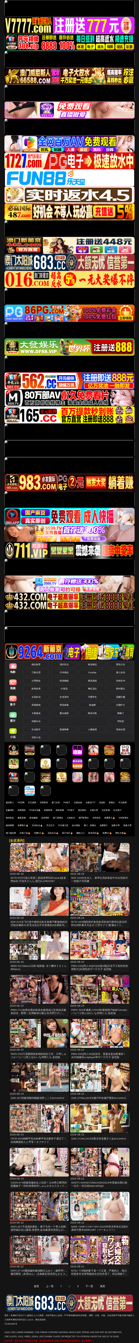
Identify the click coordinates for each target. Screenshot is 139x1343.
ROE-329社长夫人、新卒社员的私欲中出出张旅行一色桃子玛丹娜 (99, 879)
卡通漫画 (36, 713)
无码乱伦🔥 (37, 825)
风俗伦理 (120, 729)
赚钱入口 (80, 833)
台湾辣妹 (36, 680)
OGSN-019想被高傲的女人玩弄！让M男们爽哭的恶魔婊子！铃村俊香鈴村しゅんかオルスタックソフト (39, 1186)
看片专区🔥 (67, 833)
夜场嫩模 (33, 817)
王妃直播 (106, 810)
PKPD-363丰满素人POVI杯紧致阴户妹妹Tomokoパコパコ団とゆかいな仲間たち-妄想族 (99, 1011)
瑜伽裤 (92, 704)
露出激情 (64, 713)
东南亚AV (120, 680)
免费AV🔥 (107, 833)
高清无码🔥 (93, 833)
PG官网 (21, 802)
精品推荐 (36, 664)
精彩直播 (60, 810)
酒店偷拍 (82, 810)
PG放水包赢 (34, 810)
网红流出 (92, 688)
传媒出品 (36, 721)
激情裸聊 (10, 825)
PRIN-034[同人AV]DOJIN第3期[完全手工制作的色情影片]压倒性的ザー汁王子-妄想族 (99, 967)
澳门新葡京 (58, 817)
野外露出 (120, 688)
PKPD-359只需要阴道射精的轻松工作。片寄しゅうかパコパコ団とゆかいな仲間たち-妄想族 (38, 1055)
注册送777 (90, 802)
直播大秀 (127, 825)
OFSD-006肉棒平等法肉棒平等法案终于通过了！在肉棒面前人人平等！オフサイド (39, 1140)
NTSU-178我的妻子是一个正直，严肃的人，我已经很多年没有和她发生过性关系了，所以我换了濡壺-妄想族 (99, 1274)
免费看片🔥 (109, 817)
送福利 (102, 802)
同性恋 (120, 721)
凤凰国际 (22, 810)
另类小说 (36, 737)
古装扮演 (36, 696)
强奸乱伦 (64, 664)
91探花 (64, 688)
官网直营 (44, 802)
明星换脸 (64, 704)
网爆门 (120, 713)
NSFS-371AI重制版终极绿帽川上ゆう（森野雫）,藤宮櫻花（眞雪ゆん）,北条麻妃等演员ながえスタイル (39, 1274)
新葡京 (112, 802)
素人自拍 (120, 672)
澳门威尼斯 (11, 833)
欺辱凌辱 (36, 688)
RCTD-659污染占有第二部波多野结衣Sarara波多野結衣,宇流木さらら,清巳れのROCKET (38, 879)
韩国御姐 (64, 680)
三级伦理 (36, 672)
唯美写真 (92, 713)
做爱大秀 (116, 825)
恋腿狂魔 (120, 696)
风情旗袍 (36, 704)
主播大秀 (94, 810)
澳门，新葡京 (90, 825)
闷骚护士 (120, 704)
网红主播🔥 (120, 833)
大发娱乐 (71, 817)
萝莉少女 (120, 664)
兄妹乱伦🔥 (53, 833)
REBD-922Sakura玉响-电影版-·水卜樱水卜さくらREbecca (39, 967)
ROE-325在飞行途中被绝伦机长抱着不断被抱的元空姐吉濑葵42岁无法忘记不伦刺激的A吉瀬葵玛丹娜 (39, 925)
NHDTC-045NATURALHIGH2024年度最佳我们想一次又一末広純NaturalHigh (99, 1184)
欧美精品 (92, 664)
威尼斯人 (10, 802)
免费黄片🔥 (23, 825)
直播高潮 (48, 810)
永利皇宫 (97, 817)
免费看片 (104, 825)
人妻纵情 (92, 729)
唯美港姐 (92, 680)
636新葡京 (123, 817)
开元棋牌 (32, 802)
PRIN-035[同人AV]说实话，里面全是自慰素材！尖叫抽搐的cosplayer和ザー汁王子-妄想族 (98, 1055)
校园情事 (64, 729)
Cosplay (92, 672)
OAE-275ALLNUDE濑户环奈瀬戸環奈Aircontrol (98, 1098)
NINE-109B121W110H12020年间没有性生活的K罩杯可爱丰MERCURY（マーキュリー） (99, 1228)
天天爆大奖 (63, 825)
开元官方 (50, 825)
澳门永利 (56, 802)
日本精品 (64, 672)
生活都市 (36, 729)
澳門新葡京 (84, 817)
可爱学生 (92, 696)
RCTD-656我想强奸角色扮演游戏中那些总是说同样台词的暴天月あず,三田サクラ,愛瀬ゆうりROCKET (99, 925)
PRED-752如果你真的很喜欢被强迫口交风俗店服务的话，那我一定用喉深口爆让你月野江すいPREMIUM (38, 1013)
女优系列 (64, 696)
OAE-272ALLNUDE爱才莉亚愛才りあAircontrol (98, 1138)
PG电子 (66, 802)
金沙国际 (76, 825)
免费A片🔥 (39, 833)
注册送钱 (78, 802)
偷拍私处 (10, 817)
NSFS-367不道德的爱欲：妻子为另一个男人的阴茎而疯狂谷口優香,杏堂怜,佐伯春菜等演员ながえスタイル (38, 1230)
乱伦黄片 (117, 810)
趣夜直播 (22, 817)
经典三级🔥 (25, 833)
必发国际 (45, 817)
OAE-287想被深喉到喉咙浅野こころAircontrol (37, 1098)
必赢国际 (10, 810)
